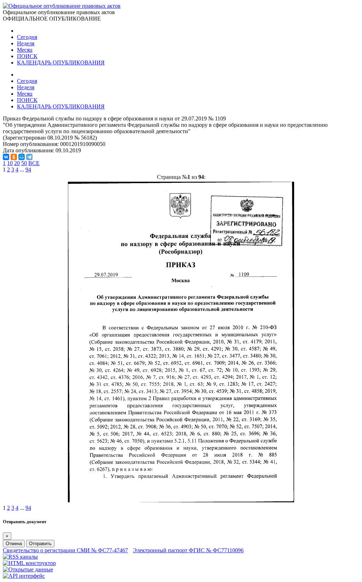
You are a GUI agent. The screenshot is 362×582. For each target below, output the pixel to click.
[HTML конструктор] (29, 563)
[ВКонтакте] (6, 157)
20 (17, 163)
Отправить (40, 543)
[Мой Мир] (21, 157)
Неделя (25, 43)
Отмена (14, 543)
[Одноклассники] (14, 157)
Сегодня (27, 37)
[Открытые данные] (28, 569)
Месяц (25, 50)
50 (24, 163)
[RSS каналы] (20, 557)
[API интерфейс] (24, 576)
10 (10, 163)
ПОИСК (27, 56)
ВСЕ (34, 163)
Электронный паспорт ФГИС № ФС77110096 (188, 550)
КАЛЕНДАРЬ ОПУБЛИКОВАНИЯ (61, 63)
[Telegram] (29, 157)
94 (28, 169)
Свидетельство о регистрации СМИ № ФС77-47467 (65, 550)
